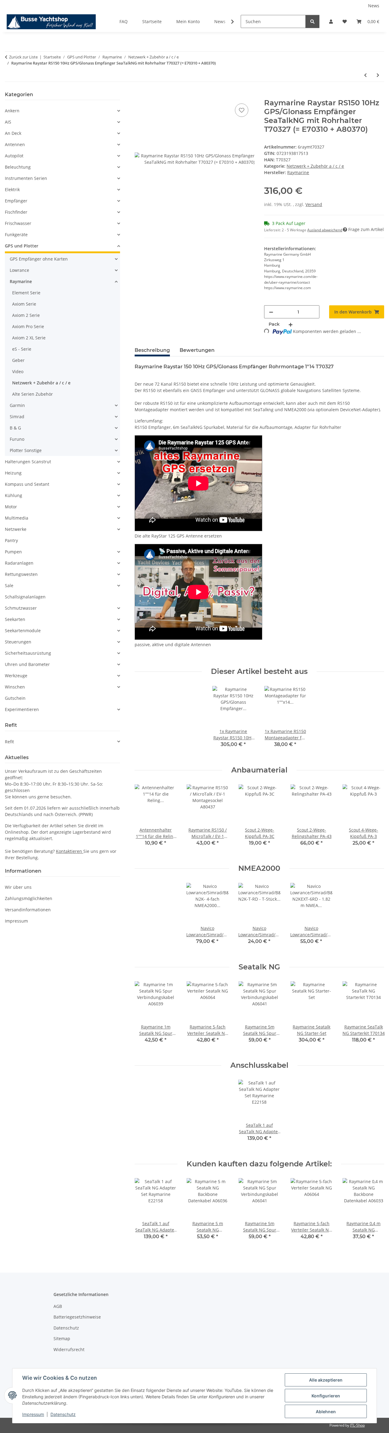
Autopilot (14, 156)
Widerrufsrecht (68, 1349)
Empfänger (16, 201)
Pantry (11, 540)
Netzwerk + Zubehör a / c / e (315, 166)
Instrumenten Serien (26, 178)
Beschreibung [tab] (152, 350)
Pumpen (13, 552)
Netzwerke (15, 529)
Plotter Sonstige (26, 450)
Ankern (12, 111)
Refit (9, 742)
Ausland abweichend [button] (324, 230)
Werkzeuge (16, 675)
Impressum (33, 1414)
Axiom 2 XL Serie (29, 338)
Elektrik (12, 189)
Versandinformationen (28, 910)
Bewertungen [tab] (197, 350)
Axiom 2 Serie (26, 315)
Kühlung (13, 495)
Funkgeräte (16, 234)
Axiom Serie (24, 304)
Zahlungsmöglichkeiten (28, 898)
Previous (144, 819)
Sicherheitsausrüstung (28, 653)
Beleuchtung (18, 167)
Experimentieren (22, 709)
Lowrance (19, 270)
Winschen (15, 687)
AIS (8, 122)
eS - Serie (21, 349)
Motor (11, 507)
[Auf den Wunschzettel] (241, 110)
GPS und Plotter (21, 246)
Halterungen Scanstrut (28, 461)
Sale (9, 585)
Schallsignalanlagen (25, 597)
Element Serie (26, 293)
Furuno (17, 439)
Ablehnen (326, 1411)
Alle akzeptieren (326, 1379)
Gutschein (15, 698)
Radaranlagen (19, 563)
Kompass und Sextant (27, 484)
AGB (57, 1306)
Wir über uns (18, 887)
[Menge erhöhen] (290, 324)
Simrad (17, 416)
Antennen (15, 144)
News (373, 6)
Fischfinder (16, 212)
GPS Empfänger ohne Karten (39, 259)
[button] (331, 21)
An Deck (13, 133)
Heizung (13, 473)
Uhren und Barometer (27, 664)
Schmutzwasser (21, 608)
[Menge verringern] (271, 312)
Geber (18, 360)
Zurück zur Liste (23, 57)
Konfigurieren (326, 1395)
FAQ (123, 21)
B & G (15, 428)
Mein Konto (188, 21)
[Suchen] (312, 21)
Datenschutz (63, 1414)
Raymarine (21, 281)
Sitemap (61, 1338)
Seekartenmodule (23, 630)
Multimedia (16, 518)
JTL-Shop (357, 1425)
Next (374, 819)
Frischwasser (18, 223)
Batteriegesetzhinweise (77, 1317)
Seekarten (15, 619)
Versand (313, 204)
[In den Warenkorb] (139, 95)
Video (17, 371)
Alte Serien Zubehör (32, 394)
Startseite (152, 21)
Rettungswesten (21, 574)
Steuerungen (18, 642)
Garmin (17, 405)
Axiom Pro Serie (28, 326)
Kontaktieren (69, 851)
